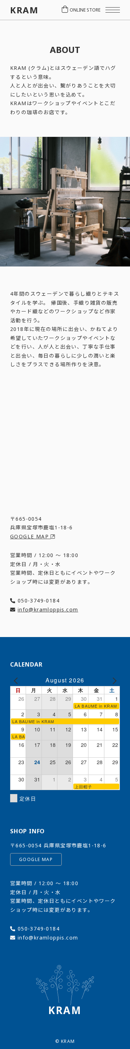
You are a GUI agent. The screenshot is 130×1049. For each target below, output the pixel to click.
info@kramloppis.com (48, 609)
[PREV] (17, 680)
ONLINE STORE (85, 10)
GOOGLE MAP (30, 536)
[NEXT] (113, 680)
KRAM (24, 10)
